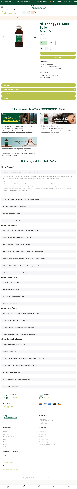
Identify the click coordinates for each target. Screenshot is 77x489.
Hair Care (51, 75)
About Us (6, 434)
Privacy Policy (43, 436)
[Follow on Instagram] (8, 406)
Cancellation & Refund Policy (47, 444)
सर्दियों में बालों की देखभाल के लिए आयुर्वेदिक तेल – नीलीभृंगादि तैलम (16, 149)
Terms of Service (44, 439)
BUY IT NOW (58, 57)
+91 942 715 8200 (8, 462)
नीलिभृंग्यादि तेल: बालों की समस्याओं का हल (50, 126)
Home (2, 17)
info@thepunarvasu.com (51, 398)
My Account (42, 431)
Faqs (4, 442)
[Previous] (3, 36)
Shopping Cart (43, 434)
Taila (56, 75)
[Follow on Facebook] (4, 406)
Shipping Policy (43, 442)
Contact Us (6, 444)
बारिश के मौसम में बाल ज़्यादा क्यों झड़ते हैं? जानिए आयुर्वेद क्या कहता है (17, 126)
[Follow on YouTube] (11, 406)
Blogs (4, 439)
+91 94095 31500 (12, 13)
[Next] (35, 36)
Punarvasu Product (9, 436)
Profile (5, 447)
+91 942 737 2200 (8, 459)
